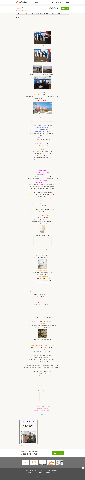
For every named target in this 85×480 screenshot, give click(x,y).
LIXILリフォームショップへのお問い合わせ (54, 470)
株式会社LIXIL (31, 472)
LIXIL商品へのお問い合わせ (39, 472)
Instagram (53, 472)
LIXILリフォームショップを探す (45, 2)
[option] (25, 462)
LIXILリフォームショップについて (57, 2)
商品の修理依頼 (48, 472)
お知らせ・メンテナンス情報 (38, 470)
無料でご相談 (65, 8)
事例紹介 (36, 2)
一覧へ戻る (22, 445)
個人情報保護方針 (32, 470)
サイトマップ (45, 470)
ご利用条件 (27, 470)
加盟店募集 (67, 2)
